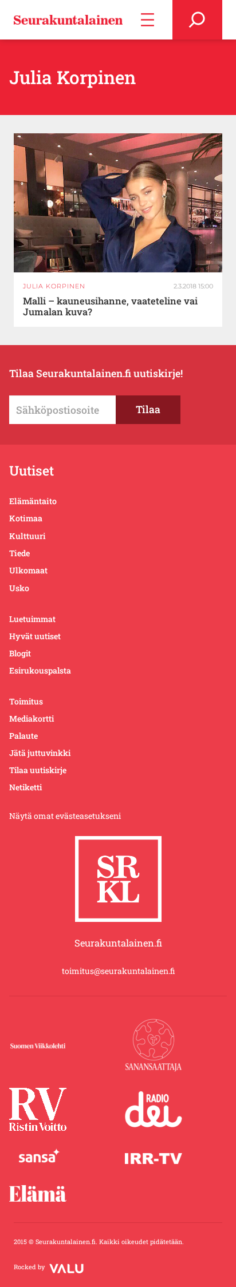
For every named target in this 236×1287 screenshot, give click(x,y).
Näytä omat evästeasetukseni (65, 815)
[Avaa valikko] (147, 20)
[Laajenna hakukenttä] (197, 19)
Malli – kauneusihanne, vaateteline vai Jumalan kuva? (110, 307)
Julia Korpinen (54, 286)
